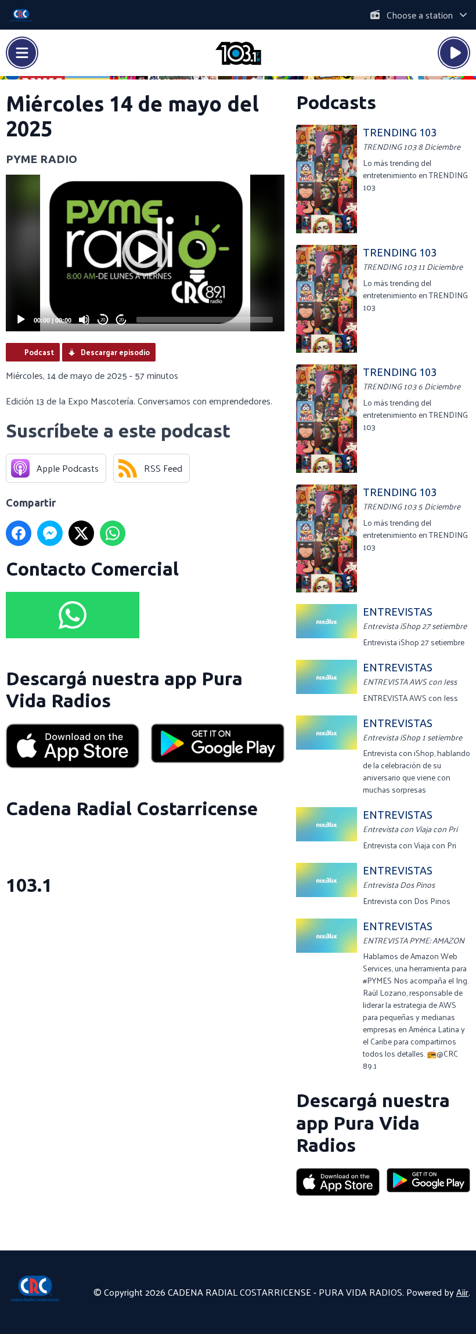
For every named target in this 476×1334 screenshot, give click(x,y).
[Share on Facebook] (18, 533)
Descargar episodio (115, 352)
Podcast (39, 352)
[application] (145, 253)
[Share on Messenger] (50, 533)
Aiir (462, 1292)
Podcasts (336, 102)
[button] (145, 253)
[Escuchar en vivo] (454, 53)
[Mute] (84, 320)
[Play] (21, 320)
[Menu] (22, 53)
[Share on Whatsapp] (112, 533)
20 (102, 320)
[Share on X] (81, 533)
